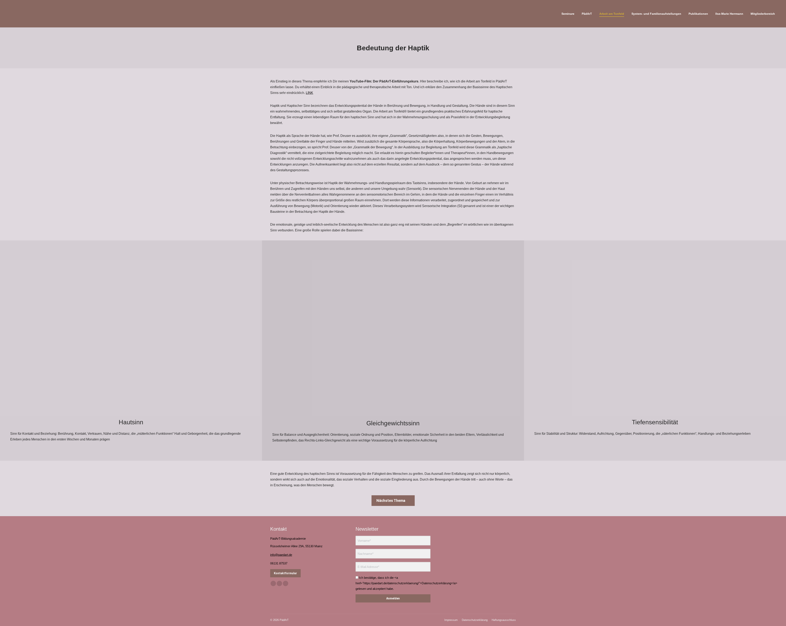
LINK (309, 93)
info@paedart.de (281, 554)
